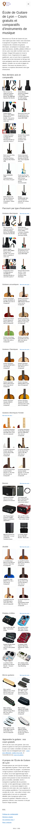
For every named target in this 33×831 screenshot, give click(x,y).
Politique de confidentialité (10, 814)
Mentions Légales (7, 817)
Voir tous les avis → (25, 213)
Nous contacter (7, 822)
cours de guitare (18, 755)
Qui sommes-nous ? (8, 820)
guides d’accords (17, 753)
